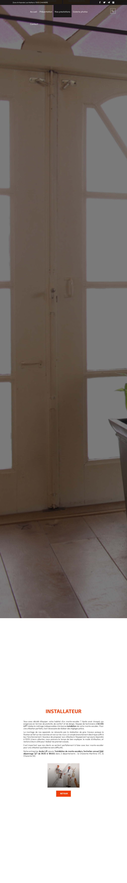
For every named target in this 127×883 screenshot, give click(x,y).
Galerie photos (80, 11)
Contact (34, 24)
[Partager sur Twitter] (104, 2)
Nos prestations (62, 11)
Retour (64, 793)
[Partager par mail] (109, 2)
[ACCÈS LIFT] (17, 8)
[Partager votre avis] (113, 2)
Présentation (46, 11)
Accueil (33, 11)
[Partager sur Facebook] (100, 2)
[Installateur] (63, 775)
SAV (102, 751)
